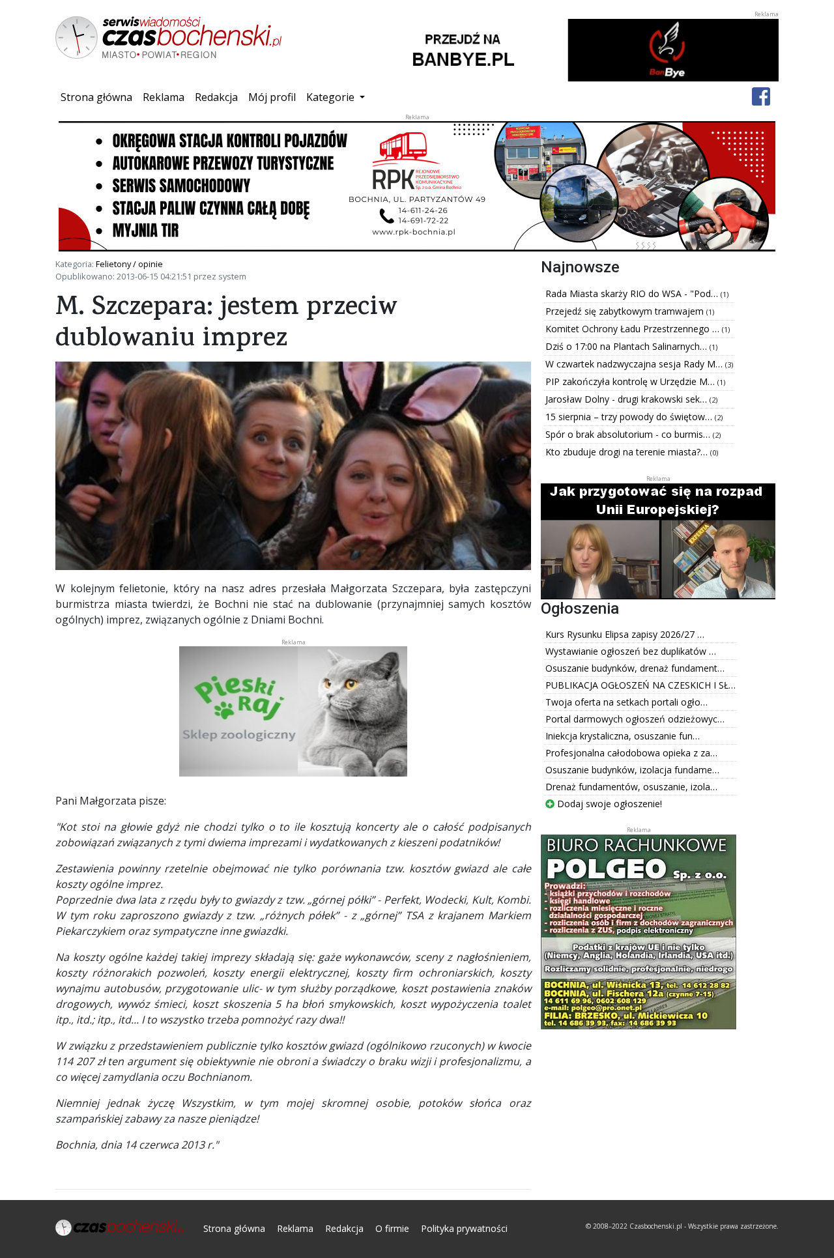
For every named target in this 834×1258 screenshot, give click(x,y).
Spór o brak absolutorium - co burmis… (629, 434)
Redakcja (216, 97)
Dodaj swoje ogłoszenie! (608, 803)
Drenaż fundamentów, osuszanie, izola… (631, 786)
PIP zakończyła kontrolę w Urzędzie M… (631, 381)
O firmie (392, 1228)
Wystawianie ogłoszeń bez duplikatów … (630, 651)
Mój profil (272, 97)
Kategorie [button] (331, 97)
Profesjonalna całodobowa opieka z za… (631, 753)
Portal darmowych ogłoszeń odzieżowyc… (635, 719)
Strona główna (99, 96)
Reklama (163, 97)
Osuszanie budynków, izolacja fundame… (632, 770)
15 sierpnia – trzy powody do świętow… (630, 416)
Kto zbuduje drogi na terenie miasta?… (627, 452)
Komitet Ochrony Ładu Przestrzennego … (633, 328)
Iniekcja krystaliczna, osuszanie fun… (622, 736)
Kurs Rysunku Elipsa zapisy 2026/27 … (624, 634)
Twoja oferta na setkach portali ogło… (626, 702)
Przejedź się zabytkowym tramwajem (625, 311)
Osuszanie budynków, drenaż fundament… (635, 668)
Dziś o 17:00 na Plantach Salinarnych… (627, 346)
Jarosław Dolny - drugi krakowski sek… (627, 399)
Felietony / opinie (129, 264)
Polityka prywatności (464, 1228)
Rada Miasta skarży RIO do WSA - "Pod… (633, 293)
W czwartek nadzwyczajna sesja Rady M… (635, 364)
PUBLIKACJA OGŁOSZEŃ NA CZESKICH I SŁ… (640, 685)
